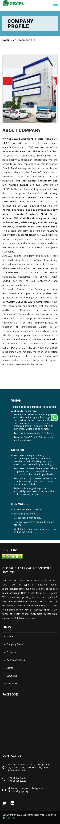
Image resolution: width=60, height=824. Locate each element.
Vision (16, 400)
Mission (17, 450)
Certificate (11, 675)
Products (11, 652)
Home (5, 40)
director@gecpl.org (18, 791)
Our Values (20, 504)
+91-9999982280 (17, 780)
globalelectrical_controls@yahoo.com (28, 788)
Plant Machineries (15, 660)
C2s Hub (10, 817)
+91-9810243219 (17, 777)
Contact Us (12, 683)
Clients (9, 667)
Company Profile (15, 644)
